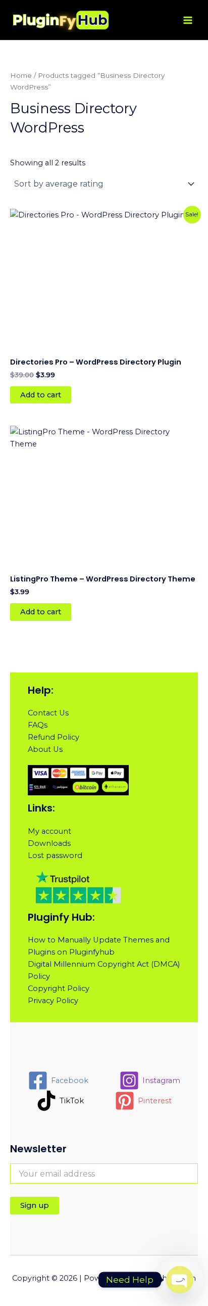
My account (49, 831)
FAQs (37, 725)
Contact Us (48, 712)
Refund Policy (53, 737)
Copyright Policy (58, 988)
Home (21, 75)
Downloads (49, 843)
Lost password (55, 855)
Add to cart (40, 394)
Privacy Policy (53, 1000)
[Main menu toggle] (188, 20)
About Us (45, 749)
